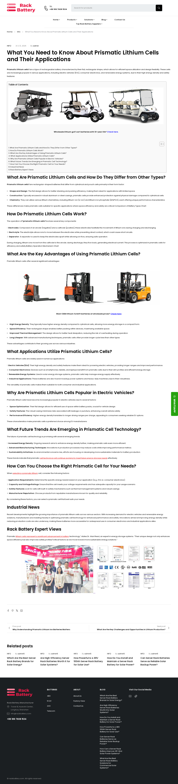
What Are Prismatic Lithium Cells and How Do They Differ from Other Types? (43, 148)
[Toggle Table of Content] (160, 144)
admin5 (21, 653)
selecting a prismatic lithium (25, 473)
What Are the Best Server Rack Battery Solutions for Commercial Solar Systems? (109, 763)
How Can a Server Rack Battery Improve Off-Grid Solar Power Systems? (111, 751)
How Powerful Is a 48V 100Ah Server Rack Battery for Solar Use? (88, 661)
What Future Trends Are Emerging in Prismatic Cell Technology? (38, 161)
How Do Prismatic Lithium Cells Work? (26, 150)
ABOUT (76, 689)
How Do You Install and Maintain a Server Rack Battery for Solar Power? (120, 661)
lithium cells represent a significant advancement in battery (42, 536)
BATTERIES (52, 689)
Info (18, 31)
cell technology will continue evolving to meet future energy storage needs (73, 458)
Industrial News (17, 167)
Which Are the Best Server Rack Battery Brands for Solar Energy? (21, 661)
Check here (116, 314)
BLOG (102, 689)
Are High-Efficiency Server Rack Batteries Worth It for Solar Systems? (55, 661)
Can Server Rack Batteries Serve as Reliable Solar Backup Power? (155, 661)
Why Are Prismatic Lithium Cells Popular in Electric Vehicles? (36, 158)
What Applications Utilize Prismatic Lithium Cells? (32, 156)
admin (36, 45)
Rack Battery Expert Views (22, 169)
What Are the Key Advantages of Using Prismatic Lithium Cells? (38, 153)
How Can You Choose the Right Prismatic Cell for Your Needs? (37, 164)
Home (10, 31)
